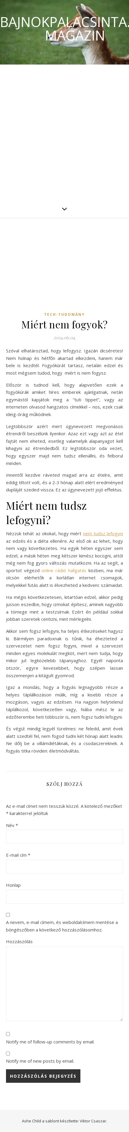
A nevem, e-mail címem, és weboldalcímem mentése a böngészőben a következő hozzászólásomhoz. (62, 926)
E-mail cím (18, 855)
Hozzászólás (19, 941)
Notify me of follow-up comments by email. (50, 1042)
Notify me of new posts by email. (40, 1061)
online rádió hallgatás (63, 570)
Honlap (13, 885)
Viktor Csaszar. (93, 1121)
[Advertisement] (64, 132)
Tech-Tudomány (64, 314)
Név (12, 825)
